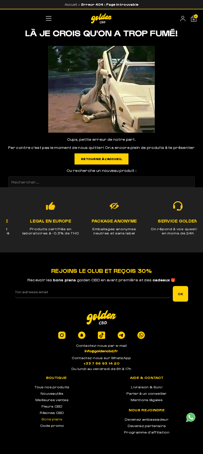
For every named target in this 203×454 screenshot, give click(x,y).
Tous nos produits (51, 387)
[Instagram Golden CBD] (62, 335)
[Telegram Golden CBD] (121, 335)
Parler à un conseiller (147, 393)
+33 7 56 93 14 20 (101, 363)
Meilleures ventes (52, 400)
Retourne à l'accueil (101, 159)
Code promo (52, 425)
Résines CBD (52, 413)
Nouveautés (52, 393)
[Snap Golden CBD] (81, 335)
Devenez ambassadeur (147, 419)
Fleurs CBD (52, 406)
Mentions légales (147, 400)
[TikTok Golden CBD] (101, 335)
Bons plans (52, 419)
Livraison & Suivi (146, 387)
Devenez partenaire (147, 426)
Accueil (71, 4)
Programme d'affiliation (146, 432)
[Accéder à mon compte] (182, 20)
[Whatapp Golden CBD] (141, 335)
